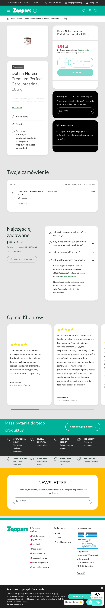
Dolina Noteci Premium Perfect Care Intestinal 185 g (45, 18)
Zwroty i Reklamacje (40, 567)
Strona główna (15, 18)
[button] (8, 11)
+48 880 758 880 (55, 2)
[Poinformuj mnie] (91, 110)
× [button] (102, 588)
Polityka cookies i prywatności (38, 538)
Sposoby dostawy (39, 558)
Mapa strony (36, 548)
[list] (52, 365)
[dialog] (52, 596)
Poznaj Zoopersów (39, 562)
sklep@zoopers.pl (75, 2)
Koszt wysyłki (83, 50)
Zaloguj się (93, 2)
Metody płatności (38, 553)
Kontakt (58, 537)
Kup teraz (75, 72)
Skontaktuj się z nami (81, 426)
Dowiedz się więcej (20, 602)
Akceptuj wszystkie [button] (82, 596)
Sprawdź (81, 573)
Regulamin (36, 544)
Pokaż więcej (17, 107)
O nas (57, 533)
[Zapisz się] (89, 500)
